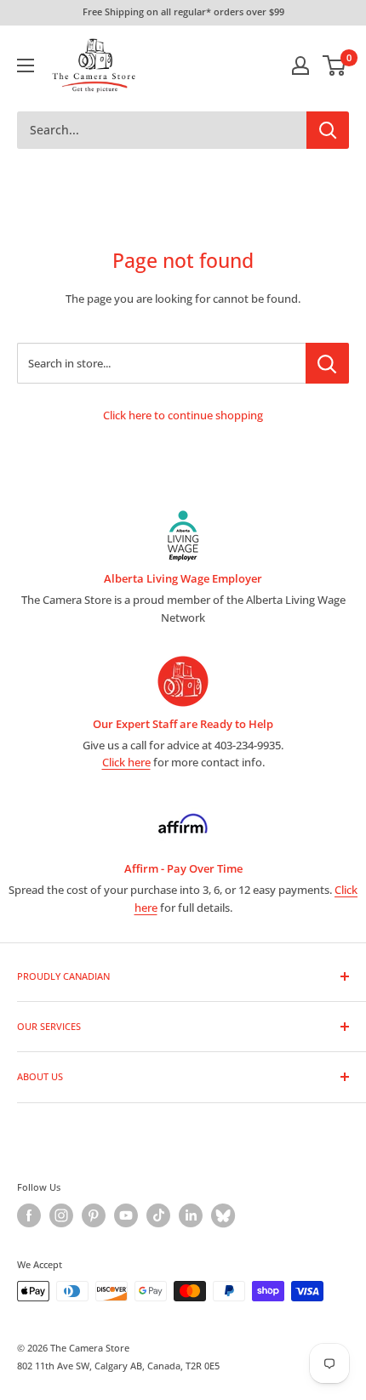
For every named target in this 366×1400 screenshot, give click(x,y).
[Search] (327, 130)
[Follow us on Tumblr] (223, 1215)
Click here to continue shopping (183, 415)
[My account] (300, 65)
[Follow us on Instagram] (61, 1215)
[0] (335, 65)
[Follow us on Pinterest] (94, 1215)
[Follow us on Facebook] (29, 1215)
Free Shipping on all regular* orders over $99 (183, 11)
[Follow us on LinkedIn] (191, 1215)
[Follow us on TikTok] (158, 1215)
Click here (126, 762)
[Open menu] (25, 65)
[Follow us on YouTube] (126, 1215)
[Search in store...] (327, 363)
